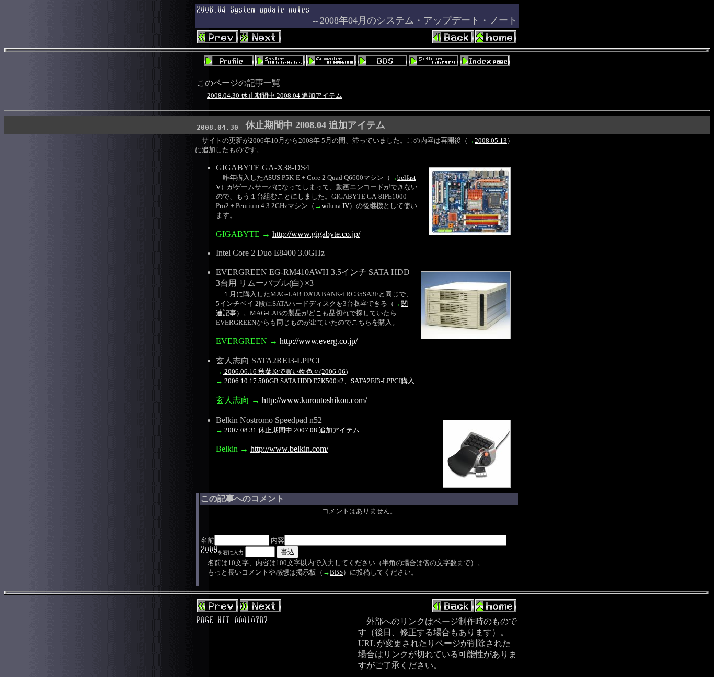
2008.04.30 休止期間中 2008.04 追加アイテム (274, 95)
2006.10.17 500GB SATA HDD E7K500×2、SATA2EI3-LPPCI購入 (318, 381)
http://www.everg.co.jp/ (319, 341)
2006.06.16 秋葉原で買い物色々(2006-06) (285, 371)
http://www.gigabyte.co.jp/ (316, 234)
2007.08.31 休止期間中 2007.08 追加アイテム (291, 430)
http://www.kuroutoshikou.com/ (314, 400)
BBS (336, 572)
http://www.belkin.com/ (289, 448)
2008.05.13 (491, 140)
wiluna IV (335, 206)
